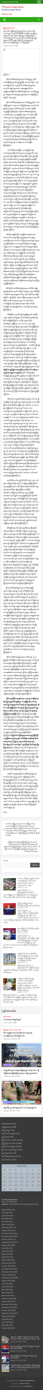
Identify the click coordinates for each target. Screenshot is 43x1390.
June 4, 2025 (7, 1023)
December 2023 (7, 1304)
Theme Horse (24, 1384)
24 (21, 1185)
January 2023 (6, 1328)
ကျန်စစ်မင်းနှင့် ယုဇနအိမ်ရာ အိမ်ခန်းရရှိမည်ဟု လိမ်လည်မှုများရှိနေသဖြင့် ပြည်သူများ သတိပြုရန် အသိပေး (25, 1367)
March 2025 (6, 1260)
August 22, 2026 (16, 1341)
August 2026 (6, 1210)
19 (33, 1181)
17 (21, 1181)
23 (16, 1185)
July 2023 (5, 1319)
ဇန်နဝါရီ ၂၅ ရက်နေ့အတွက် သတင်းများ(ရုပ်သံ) (19, 1108)
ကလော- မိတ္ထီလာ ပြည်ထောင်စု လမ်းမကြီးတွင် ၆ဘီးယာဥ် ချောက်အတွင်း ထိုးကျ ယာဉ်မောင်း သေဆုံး (25, 1339)
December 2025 (7, 1233)
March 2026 (6, 1225)
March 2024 (6, 1296)
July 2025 (5, 1248)
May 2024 (5, 1290)
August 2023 (6, 1316)
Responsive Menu (39, 2)
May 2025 (5, 1254)
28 (4, 1189)
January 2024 (6, 1301)
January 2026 (6, 1230)
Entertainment (7, 1124)
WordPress (29, 1386)
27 (38, 1185)
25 (27, 1185)
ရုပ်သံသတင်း (9, 1011)
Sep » (39, 1194)
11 (27, 1177)
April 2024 (5, 1293)
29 (10, 1189)
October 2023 (6, 1310)
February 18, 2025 (9, 1039)
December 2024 (7, 1269)
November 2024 (7, 1272)
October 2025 (6, 1239)
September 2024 (8, 1278)
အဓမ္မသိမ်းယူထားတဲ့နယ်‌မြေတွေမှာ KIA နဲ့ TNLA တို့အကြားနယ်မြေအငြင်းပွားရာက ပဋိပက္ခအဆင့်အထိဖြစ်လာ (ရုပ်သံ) (21, 1073)
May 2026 (5, 1219)
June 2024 (5, 1287)
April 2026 (5, 1222)
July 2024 (5, 1284)
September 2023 (8, 1313)
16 (16, 1181)
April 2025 (5, 1257)
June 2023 (5, 1322)
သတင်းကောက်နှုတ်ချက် (12, 1019)
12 (33, 1177)
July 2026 (5, 1213)
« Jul (3, 1194)
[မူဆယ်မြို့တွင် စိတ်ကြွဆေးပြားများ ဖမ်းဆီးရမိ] (9, 934)
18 (27, 1181)
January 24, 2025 (9, 1111)
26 (33, 1185)
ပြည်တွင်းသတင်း (9, 28)
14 (4, 1181)
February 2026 (7, 1228)
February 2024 (7, 1299)
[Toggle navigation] (4, 19)
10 (21, 1177)
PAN (16, 46)
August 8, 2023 (8, 46)
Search (5, 861)
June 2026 (5, 1216)
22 (10, 1185)
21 (4, 1185)
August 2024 (6, 1281)
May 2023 (5, 1325)
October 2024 (6, 1275)
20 (38, 1181)
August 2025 (6, 1245)
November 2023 (7, 1307)
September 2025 (8, 1242)
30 (16, 1189)
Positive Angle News (11, 10)
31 (21, 1189)
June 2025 (5, 1251)
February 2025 (7, 1263)
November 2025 (7, 1236)
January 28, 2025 (9, 1076)
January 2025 (6, 1266)
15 (10, 1181)
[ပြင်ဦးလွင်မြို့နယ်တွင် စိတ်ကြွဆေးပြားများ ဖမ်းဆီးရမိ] (9, 909)
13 (38, 1177)
